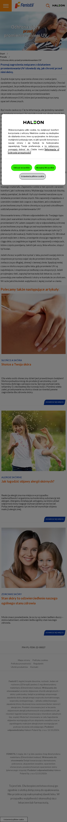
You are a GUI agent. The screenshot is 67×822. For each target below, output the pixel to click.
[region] (33, 149)
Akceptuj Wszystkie (45, 168)
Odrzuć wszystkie (22, 168)
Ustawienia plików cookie (32, 176)
